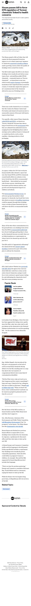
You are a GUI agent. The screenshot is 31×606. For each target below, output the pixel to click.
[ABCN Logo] (9, 2)
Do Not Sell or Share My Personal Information (12, 569)
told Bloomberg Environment (11, 422)
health (20, 63)
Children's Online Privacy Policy (10, 566)
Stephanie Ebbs (7, 23)
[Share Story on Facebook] (2, 28)
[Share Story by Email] (9, 28)
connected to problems (19, 63)
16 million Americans (22, 200)
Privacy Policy (20, 562)
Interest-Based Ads (22, 566)
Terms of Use (22, 568)
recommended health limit (19, 230)
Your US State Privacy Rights (15, 564)
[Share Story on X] (6, 28)
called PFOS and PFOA (9, 121)
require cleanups (15, 82)
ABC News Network (11, 562)
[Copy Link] (13, 28)
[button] (2, 2)
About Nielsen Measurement (12, 568)
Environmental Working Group (14, 194)
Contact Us (25, 569)
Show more (25, 165)
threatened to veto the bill (15, 426)
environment (22, 125)
